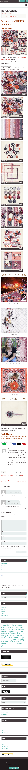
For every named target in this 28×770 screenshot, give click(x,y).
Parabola (13, 765)
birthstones (14, 472)
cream (22, 629)
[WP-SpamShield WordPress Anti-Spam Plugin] (6, 657)
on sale (10, 638)
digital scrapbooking (9, 631)
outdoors (20, 637)
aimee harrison (9, 472)
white (15, 644)
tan (8, 642)
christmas (10, 629)
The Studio (15, 16)
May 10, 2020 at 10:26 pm (12, 503)
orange (16, 638)
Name (3, 531)
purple (11, 640)
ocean (7, 637)
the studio (7, 475)
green (7, 635)
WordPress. (19, 765)
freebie (8, 473)
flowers (23, 631)
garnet (14, 473)
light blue (12, 636)
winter (19, 644)
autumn (4, 627)
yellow (3, 646)
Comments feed (5, 746)
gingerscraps (14, 633)
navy (23, 636)
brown (3, 629)
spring (22, 640)
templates (14, 641)
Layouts (4, 16)
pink (23, 638)
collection (18, 472)
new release (21, 473)
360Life (3, 625)
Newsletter (3, 607)
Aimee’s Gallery (5, 714)
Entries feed (4, 744)
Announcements (5, 15)
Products (8, 16)
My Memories (4, 569)
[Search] (25, 598)
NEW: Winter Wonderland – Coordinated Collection (21, 480)
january (17, 473)
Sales (11, 16)
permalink (22, 475)
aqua (21, 625)
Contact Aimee (4, 615)
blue (21, 627)
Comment (3, 519)
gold (20, 633)
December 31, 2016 (6, 13)
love (16, 635)
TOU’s (2, 613)
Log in (3, 742)
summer (4, 642)
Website (3, 541)
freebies (11, 473)
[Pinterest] (27, 1)
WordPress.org (5, 748)
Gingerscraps (4, 565)
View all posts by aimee (13, 466)
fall (21, 631)
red (14, 639)
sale (4, 475)
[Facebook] (20, 1)
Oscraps (3, 567)
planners (7, 640)
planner (3, 640)
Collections (17, 15)
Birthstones (12, 15)
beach (9, 627)
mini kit (19, 636)
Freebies (22, 15)
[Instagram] (24, 1)
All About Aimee (5, 712)
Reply (25, 497)
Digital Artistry (4, 563)
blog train (15, 627)
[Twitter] (22, 1)
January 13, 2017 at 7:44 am (13, 492)
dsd (19, 631)
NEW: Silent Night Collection (5, 480)
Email (2, 536)
